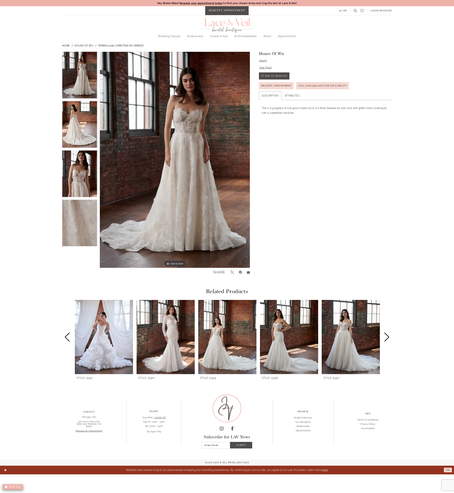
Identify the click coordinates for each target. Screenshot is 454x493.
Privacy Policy (368, 424)
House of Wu (83, 45)
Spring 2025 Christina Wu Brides (121, 45)
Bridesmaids (303, 426)
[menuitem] (227, 10)
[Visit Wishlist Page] (362, 10)
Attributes (292, 95)
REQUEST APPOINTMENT (276, 85)
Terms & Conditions (368, 420)
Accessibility (368, 428)
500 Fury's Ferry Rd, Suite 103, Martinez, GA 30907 (89, 424)
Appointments (303, 430)
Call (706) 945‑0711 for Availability (322, 85)
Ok (448, 470)
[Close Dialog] (5, 470)
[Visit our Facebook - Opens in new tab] (232, 428)
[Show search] (354, 10)
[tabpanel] (79, 76)
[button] (342, 10)
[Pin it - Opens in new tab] (240, 272)
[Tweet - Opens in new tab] (232, 272)
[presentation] (104, 337)
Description (270, 95)
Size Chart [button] (265, 67)
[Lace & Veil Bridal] (227, 25)
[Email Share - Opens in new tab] (248, 272)
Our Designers (303, 422)
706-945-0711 (89, 417)
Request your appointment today (200, 3)
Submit (241, 445)
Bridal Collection (303, 418)
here (325, 469)
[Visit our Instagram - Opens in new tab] (221, 428)
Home (66, 45)
